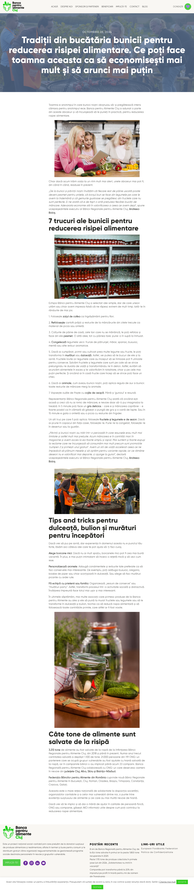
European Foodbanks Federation (159, 848)
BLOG (145, 6)
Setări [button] (155, 882)
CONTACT (134, 6)
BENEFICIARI (107, 6)
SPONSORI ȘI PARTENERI (87, 6)
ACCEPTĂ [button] (182, 882)
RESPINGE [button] (97, 887)
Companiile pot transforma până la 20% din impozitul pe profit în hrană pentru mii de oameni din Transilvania (114, 873)
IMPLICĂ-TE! (11, 862)
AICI (85, 807)
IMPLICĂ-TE (121, 6)
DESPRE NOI (66, 6)
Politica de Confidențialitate (157, 852)
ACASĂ (54, 6)
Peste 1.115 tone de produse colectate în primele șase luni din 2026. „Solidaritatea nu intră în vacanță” (113, 862)
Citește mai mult (167, 882)
